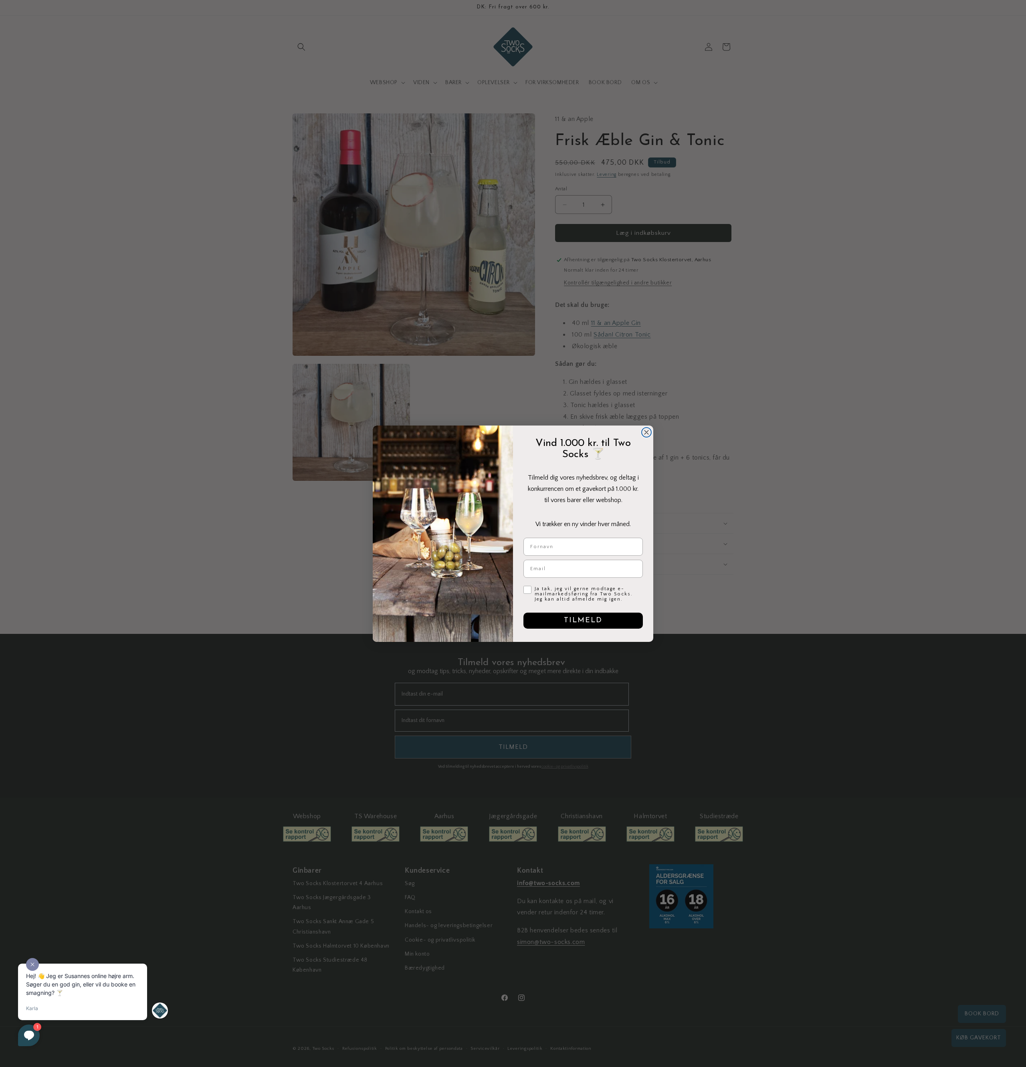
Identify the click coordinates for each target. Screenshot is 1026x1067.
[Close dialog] (646, 432)
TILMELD (583, 620)
